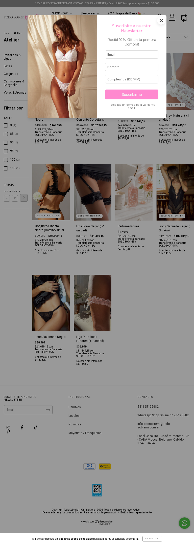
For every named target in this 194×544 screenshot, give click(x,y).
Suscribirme (132, 94)
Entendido (152, 538)
